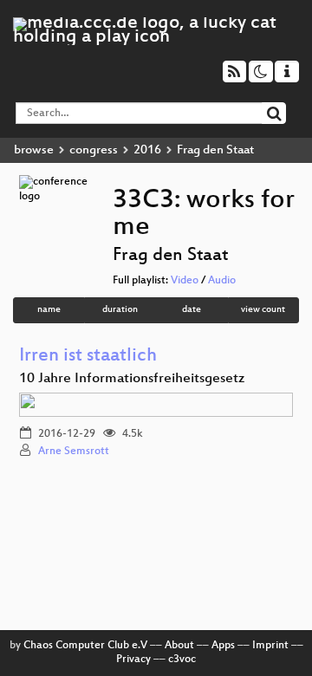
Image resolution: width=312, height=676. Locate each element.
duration (120, 309)
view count (263, 309)
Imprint (270, 646)
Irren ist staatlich (88, 356)
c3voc (182, 659)
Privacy (133, 659)
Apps (223, 646)
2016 (147, 150)
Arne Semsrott (73, 451)
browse (34, 150)
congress (93, 150)
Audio (222, 281)
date (191, 309)
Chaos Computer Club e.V (85, 646)
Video (184, 281)
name (49, 309)
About (179, 646)
